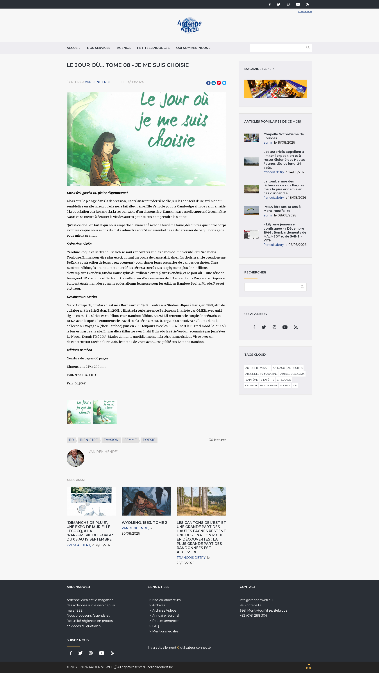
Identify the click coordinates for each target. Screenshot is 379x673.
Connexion (305, 11)
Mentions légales (165, 631)
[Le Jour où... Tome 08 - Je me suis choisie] (79, 412)
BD (71, 440)
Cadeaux (251, 385)
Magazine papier (275, 89)
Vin (295, 385)
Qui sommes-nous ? (193, 48)
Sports (285, 385)
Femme (130, 440)
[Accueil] (189, 33)
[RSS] (307, 4)
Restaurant (268, 385)
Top (309, 668)
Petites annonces (153, 48)
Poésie (149, 440)
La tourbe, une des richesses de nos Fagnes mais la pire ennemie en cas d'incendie (284, 187)
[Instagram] (288, 4)
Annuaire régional (165, 616)
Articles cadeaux (292, 373)
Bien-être (89, 440)
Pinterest (219, 83)
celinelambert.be (160, 667)
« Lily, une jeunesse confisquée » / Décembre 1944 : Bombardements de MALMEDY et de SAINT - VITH (285, 232)
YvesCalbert (78, 545)
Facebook (208, 83)
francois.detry (191, 558)
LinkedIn (213, 83)
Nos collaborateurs (166, 600)
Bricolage (284, 379)
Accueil (73, 48)
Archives (158, 605)
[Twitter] (278, 4)
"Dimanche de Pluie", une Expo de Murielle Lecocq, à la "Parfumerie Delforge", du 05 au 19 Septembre (90, 531)
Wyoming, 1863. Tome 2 (144, 523)
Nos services (98, 48)
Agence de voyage (257, 368)
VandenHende (98, 82)
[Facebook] (270, 4)
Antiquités (295, 368)
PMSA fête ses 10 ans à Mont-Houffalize (282, 209)
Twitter (224, 83)
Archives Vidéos (164, 610)
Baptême (251, 379)
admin (268, 143)
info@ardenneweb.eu (256, 600)
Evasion (111, 440)
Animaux (279, 368)
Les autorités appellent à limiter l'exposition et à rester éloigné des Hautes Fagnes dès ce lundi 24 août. (285, 160)
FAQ (155, 626)
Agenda (124, 48)
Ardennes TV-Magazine (261, 373)
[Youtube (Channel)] (298, 4)
